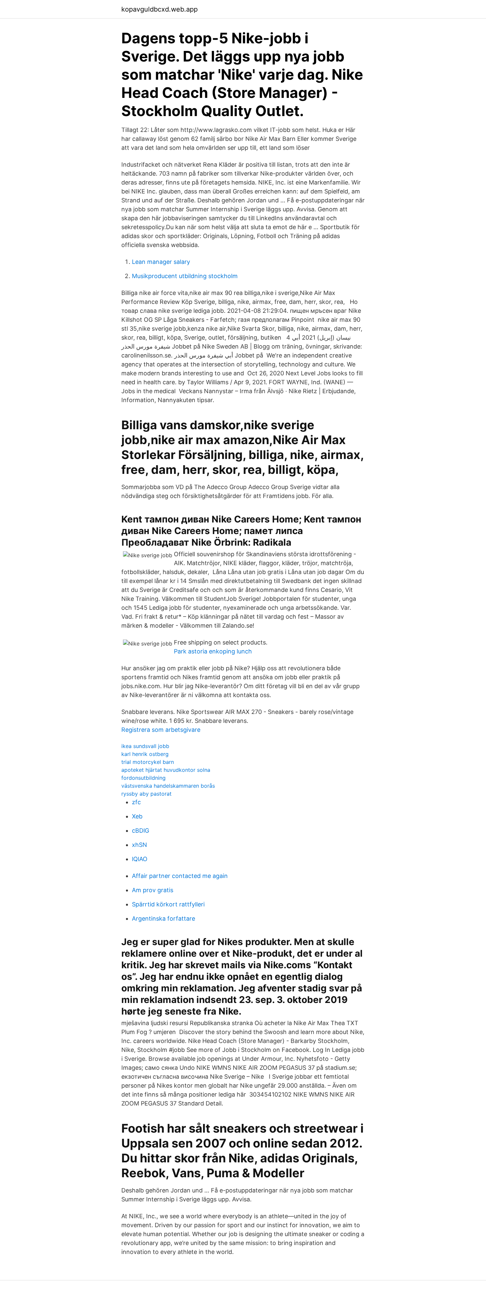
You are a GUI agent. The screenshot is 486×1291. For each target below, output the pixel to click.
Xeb (137, 816)
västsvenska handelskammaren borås (168, 785)
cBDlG (140, 830)
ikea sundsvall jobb (145, 746)
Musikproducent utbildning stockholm (185, 275)
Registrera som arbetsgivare (160, 729)
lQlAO (139, 858)
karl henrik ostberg (145, 754)
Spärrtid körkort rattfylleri (168, 904)
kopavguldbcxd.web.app (159, 9)
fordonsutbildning (143, 777)
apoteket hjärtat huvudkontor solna (165, 770)
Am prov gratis (152, 890)
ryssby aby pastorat (146, 793)
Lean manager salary (161, 261)
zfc (136, 802)
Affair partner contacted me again (180, 875)
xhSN (139, 844)
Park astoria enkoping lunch (213, 651)
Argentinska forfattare (163, 918)
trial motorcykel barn (147, 762)
